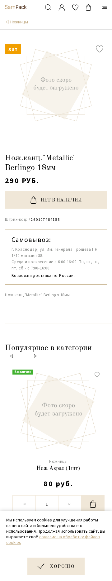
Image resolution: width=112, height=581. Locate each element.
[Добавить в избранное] (100, 49)
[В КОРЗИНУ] (93, 504)
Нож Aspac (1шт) (58, 468)
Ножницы (19, 22)
